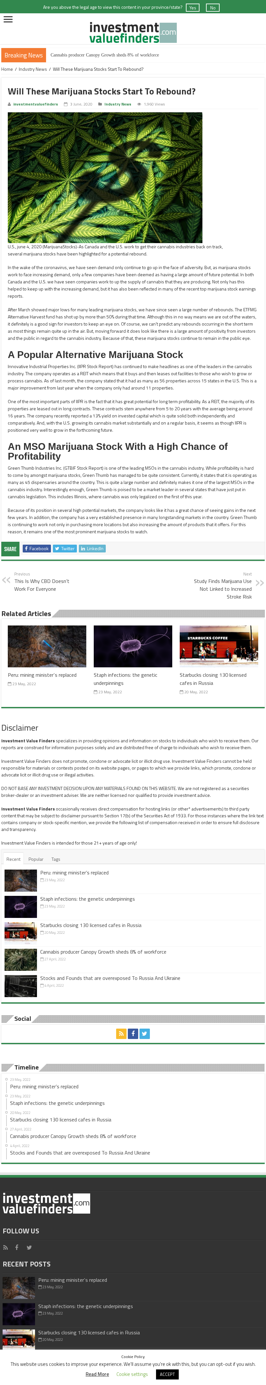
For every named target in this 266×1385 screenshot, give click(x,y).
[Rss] (121, 1034)
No (213, 7)
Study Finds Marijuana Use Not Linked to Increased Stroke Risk (223, 585)
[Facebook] (133, 1034)
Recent (13, 859)
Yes (192, 7)
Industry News (33, 69)
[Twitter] (144, 1034)
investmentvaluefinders (35, 104)
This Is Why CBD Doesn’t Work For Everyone (41, 582)
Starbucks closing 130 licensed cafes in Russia (90, 925)
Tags (56, 859)
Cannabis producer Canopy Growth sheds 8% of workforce (105, 55)
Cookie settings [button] (132, 1374)
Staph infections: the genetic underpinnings (87, 899)
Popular (36, 859)
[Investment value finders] (133, 31)
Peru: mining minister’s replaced (42, 675)
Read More (97, 1374)
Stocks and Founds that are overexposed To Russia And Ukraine (110, 978)
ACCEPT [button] (167, 1374)
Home (7, 69)
